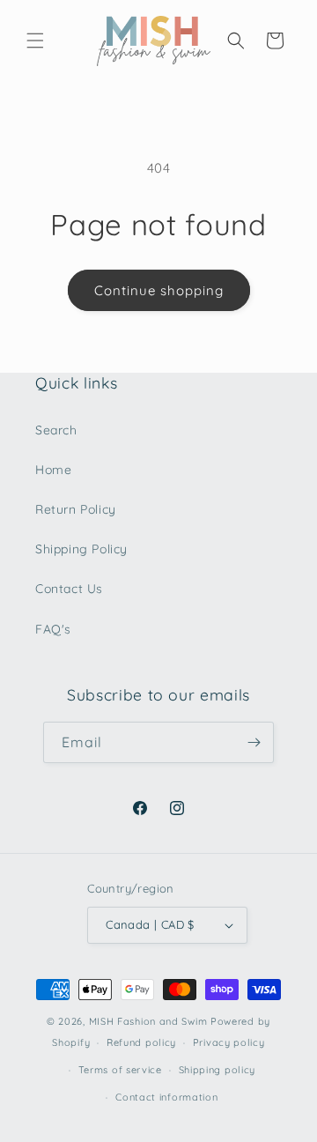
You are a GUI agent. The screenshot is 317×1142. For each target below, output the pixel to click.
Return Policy (75, 509)
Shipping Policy (81, 549)
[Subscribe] (253, 742)
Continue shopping (159, 290)
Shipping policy (217, 1070)
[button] (35, 40)
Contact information (166, 1097)
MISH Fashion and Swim (149, 1021)
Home (53, 470)
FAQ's (53, 629)
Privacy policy (229, 1042)
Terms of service (120, 1070)
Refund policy (141, 1042)
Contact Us (69, 589)
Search (56, 430)
